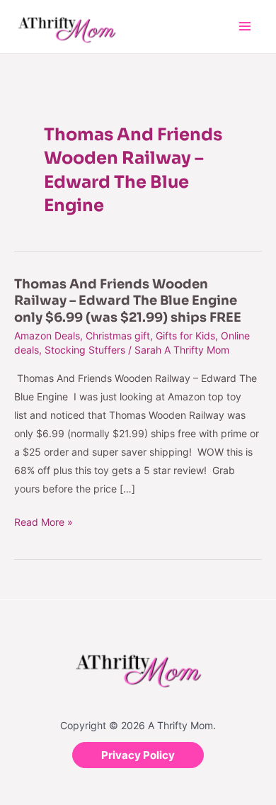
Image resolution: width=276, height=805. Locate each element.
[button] (138, 755)
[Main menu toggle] (244, 26)
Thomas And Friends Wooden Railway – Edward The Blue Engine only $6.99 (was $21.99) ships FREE (127, 300)
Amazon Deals (47, 336)
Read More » (43, 522)
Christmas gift (118, 336)
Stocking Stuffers (85, 350)
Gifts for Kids (185, 336)
